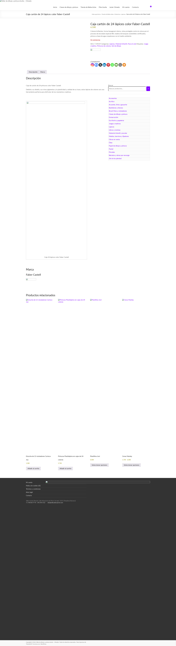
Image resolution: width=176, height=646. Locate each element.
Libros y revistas (114, 130)
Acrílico (111, 101)
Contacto (135, 7)
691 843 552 (41, 502)
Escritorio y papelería (116, 120)
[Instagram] (92, 65)
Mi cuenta (125, 7)
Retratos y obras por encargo (119, 155)
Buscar (110, 85)
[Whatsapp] (112, 65)
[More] (124, 65)
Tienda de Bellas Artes (88, 7)
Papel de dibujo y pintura (118, 146)
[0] (149, 7)
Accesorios (113, 98)
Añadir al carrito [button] (33, 468)
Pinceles (112, 152)
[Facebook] (96, 65)
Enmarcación (113, 117)
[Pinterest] (108, 65)
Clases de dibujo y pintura (69, 7)
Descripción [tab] (33, 72)
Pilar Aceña (103, 7)
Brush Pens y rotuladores (118, 111)
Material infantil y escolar (118, 133)
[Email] (116, 65)
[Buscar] (148, 88)
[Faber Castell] (95, 55)
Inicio (55, 7)
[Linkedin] (104, 65)
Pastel (111, 149)
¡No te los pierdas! (115, 158)
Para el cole (132, 44)
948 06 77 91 (32, 502)
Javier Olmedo (114, 7)
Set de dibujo (116, 46)
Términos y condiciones (33, 489)
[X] (100, 65)
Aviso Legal (29, 492)
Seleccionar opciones (99, 465)
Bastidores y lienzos (116, 108)
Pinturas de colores (104, 46)
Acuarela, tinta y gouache (118, 105)
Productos (117, 14)
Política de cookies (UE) (33, 486)
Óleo (110, 143)
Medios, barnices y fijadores (119, 136)
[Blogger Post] (120, 65)
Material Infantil (121, 44)
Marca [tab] (42, 72)
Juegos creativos (115, 124)
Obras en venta (114, 139)
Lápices (123, 14)
